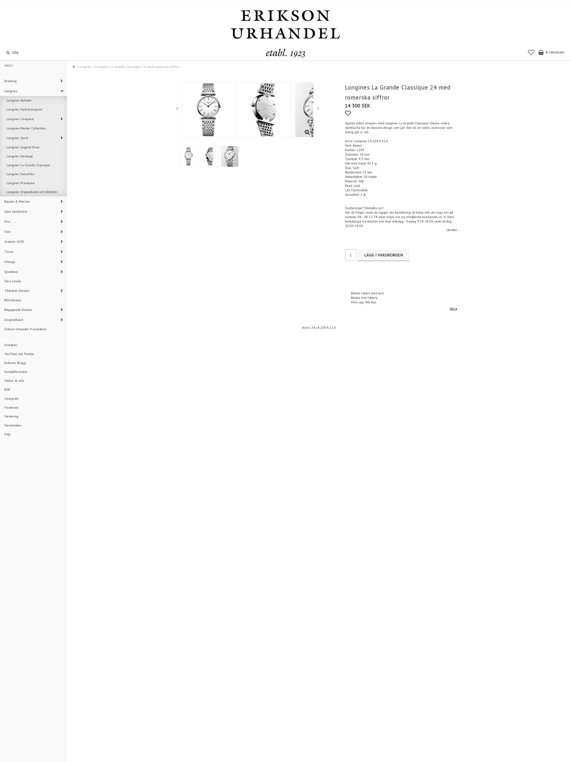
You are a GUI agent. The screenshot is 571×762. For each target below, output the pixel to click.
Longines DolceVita (20, 174)
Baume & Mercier (17, 201)
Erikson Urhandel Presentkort (25, 329)
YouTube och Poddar (19, 354)
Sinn (7, 232)
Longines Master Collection (26, 128)
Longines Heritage (20, 156)
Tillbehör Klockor (17, 291)
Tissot (8, 252)
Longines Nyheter (19, 100)
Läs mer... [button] (453, 230)
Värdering (11, 416)
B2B (7, 390)
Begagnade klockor (18, 310)
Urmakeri (10, 345)
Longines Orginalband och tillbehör (32, 192)
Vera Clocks (12, 281)
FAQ (7, 434)
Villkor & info (14, 381)
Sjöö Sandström (15, 212)
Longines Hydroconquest (24, 109)
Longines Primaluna (21, 183)
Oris (7, 222)
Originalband (13, 320)
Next (318, 108)
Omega (9, 262)
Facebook (11, 407)
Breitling (10, 81)
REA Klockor (13, 300)
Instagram (11, 399)
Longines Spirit (17, 138)
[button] (531, 52)
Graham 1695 (14, 242)
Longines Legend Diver (23, 147)
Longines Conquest (20, 119)
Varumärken (12, 425)
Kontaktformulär (15, 372)
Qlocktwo (11, 272)
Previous (177, 108)
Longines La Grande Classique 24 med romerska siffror (137, 67)
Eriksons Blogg (15, 363)
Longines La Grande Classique (28, 165)
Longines (10, 91)
